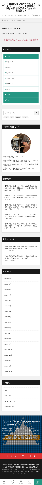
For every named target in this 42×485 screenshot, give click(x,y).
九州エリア (9, 73)
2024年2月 (7, 289)
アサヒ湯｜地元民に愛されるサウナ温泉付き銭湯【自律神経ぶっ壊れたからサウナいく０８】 (20, 247)
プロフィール (12, 15)
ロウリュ (25, 117)
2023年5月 (7, 311)
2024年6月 (7, 278)
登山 (7, 100)
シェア (12, 483)
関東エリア (9, 84)
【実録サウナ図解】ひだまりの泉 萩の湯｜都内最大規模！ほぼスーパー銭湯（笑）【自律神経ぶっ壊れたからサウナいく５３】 (20, 226)
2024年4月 (7, 284)
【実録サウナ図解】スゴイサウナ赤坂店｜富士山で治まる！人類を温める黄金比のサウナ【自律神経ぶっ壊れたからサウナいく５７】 (20, 188)
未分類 (8, 94)
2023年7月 (7, 300)
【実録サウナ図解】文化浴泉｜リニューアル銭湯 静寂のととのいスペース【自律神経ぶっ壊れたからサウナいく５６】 (20, 197)
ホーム (4, 15)
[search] (36, 113)
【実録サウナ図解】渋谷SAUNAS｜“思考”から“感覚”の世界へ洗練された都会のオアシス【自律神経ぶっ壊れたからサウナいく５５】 (20, 207)
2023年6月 (7, 306)
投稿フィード (8, 395)
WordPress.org (9, 406)
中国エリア (9, 62)
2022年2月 (7, 344)
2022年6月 (7, 322)
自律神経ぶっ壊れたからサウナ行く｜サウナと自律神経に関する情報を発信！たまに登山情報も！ (21, 7)
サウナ (8, 56)
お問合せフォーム (23, 15)
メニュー (21, 483)
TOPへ (37, 483)
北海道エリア (10, 78)
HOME (6, 20)
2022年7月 (7, 317)
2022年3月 (7, 339)
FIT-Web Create (33, 471)
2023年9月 (7, 295)
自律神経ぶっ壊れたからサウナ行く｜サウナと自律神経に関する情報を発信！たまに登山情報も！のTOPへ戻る (21, 39)
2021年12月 (8, 349)
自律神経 (18, 117)
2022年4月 (7, 333)
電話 (29, 483)
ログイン (7, 390)
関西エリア (9, 89)
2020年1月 (7, 366)
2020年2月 (7, 360)
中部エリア (9, 67)
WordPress (25, 474)
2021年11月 (8, 355)
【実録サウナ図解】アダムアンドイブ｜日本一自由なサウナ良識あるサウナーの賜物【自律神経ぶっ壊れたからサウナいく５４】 (20, 216)
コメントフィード (9, 401)
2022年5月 (7, 328)
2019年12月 (8, 371)
